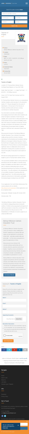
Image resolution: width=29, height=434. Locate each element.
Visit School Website (9, 274)
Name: (4, 297)
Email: (4, 303)
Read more (5, 427)
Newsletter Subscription (8, 323)
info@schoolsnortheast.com (9, 413)
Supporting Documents (8, 315)
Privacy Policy (4, 396)
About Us (3, 380)
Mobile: (5, 309)
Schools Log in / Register (7, 384)
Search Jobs (4, 377)
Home (2, 375)
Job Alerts (3, 382)
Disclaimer (3, 394)
